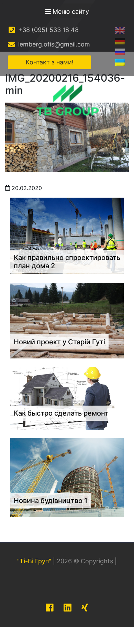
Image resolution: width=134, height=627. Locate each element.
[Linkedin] (67, 607)
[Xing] (84, 607)
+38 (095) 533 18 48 (47, 29)
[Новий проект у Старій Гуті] (67, 320)
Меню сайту (70, 11)
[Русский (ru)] (120, 51)
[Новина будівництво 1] (67, 476)
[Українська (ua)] (120, 62)
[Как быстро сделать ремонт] (67, 397)
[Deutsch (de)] (120, 41)
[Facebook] (50, 607)
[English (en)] (120, 30)
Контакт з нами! (50, 62)
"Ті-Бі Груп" (34, 561)
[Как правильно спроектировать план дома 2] (67, 235)
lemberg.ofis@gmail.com (53, 44)
